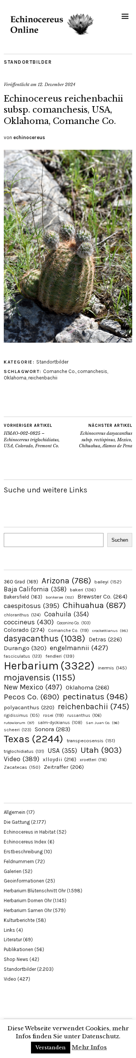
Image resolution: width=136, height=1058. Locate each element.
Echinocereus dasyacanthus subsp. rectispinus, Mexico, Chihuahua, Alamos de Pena (105, 436)
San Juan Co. (102, 722)
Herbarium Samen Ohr (28, 910)
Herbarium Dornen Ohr (28, 900)
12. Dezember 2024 (56, 84)
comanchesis (92, 371)
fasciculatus (23, 656)
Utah (101, 750)
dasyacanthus (44, 638)
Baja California (35, 589)
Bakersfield (23, 597)
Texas (33, 739)
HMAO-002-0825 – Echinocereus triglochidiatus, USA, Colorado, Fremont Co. (32, 436)
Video (21, 759)
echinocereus (29, 137)
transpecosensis (90, 740)
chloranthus (22, 615)
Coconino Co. (74, 623)
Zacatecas (22, 767)
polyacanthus (29, 707)
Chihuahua (94, 605)
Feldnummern (19, 861)
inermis (112, 668)
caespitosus (31, 606)
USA (62, 750)
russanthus (84, 715)
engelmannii (79, 648)
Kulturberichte (19, 920)
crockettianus (110, 630)
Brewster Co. (102, 596)
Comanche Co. (59, 371)
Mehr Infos (89, 1047)
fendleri (59, 656)
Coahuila (66, 614)
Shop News (16, 959)
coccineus (29, 622)
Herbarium (49, 665)
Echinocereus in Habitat (30, 832)
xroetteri (93, 759)
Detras (105, 639)
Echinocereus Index (25, 842)
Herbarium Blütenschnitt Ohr (35, 890)
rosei (53, 715)
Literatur (13, 939)
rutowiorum (19, 722)
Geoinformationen (24, 881)
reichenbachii (42, 378)
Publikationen (18, 949)
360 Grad (21, 582)
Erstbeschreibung (23, 851)
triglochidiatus (24, 751)
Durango (25, 648)
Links (9, 930)
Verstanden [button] (51, 1047)
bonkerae (60, 597)
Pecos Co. (31, 696)
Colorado (24, 629)
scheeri (17, 729)
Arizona (66, 580)
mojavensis (40, 677)
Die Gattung (17, 822)
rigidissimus (22, 715)
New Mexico (33, 687)
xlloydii (59, 759)
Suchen (119, 540)
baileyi (108, 582)
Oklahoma (15, 378)
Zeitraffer (64, 767)
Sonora (52, 729)
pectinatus (95, 696)
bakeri (83, 589)
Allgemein (14, 812)
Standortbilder (28, 62)
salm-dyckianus (60, 722)
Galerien (13, 871)
